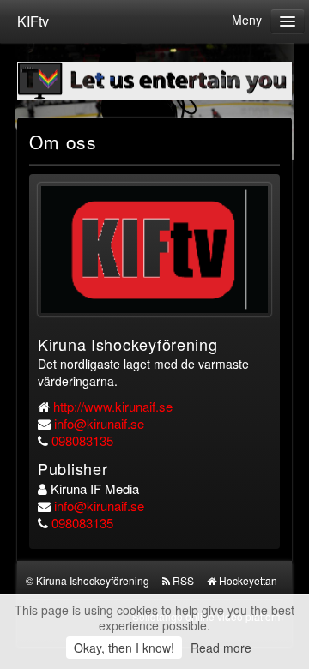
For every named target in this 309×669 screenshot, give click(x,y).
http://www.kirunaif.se (113, 406)
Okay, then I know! (124, 647)
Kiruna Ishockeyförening (92, 580)
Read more (221, 647)
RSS (183, 580)
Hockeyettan (248, 580)
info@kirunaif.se (99, 423)
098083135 (82, 440)
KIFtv (33, 21)
